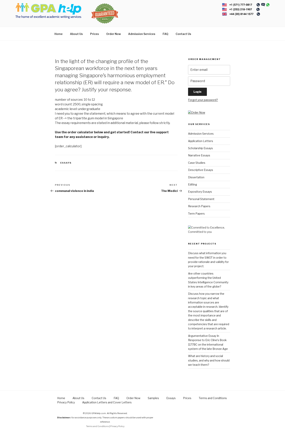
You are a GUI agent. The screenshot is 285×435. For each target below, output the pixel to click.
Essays (66, 162)
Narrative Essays (199, 155)
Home (58, 34)
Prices (94, 34)
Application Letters (200, 141)
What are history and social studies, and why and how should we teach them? (209, 360)
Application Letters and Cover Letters (107, 402)
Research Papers (199, 206)
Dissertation (196, 177)
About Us (76, 34)
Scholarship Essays (200, 148)
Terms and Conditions (213, 398)
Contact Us (183, 34)
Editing (192, 184)
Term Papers (196, 213)
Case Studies (196, 162)
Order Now (113, 34)
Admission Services (141, 34)
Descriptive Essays (200, 170)
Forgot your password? (203, 99)
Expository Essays (200, 191)
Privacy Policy (66, 402)
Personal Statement (201, 199)
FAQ (165, 34)
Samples (153, 398)
